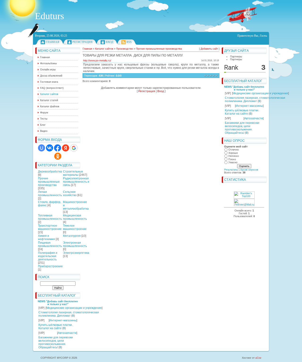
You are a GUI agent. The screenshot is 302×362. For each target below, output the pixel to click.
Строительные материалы (73, 173)
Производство (124, 48)
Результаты (231, 169)
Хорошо (233, 152)
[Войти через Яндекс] (65, 147)
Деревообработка (50, 171)
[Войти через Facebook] (57, 147)
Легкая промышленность (50, 193)
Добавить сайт (209, 48)
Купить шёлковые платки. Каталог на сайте (55, 326)
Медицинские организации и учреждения (74, 308)
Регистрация (82, 42)
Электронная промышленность (75, 244)
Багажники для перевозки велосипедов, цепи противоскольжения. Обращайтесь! (55, 342)
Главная (52, 42)
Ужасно (232, 162)
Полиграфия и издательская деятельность (47, 256)
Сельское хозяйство (70, 193)
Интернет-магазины (62, 320)
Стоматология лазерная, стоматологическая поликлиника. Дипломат (68, 314)
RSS (129, 42)
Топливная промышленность (50, 217)
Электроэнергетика (76, 252)
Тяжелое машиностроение (75, 227)
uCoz (258, 357)
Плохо (232, 159)
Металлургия (72, 235)
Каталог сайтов (104, 48)
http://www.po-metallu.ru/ (97, 60)
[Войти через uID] (41, 147)
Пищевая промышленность (50, 244)
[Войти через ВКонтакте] (49, 147)
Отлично (233, 149)
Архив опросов (249, 169)
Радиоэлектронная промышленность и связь (76, 182)
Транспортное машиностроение (50, 227)
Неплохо (233, 156)
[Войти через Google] (74, 148)
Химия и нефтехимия (46, 237)
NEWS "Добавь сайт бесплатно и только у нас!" (58, 303)
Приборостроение (50, 266)
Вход (109, 42)
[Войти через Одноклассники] (57, 156)
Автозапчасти (67, 333)
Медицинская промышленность (75, 217)
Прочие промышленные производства (49, 182)
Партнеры (236, 56)
